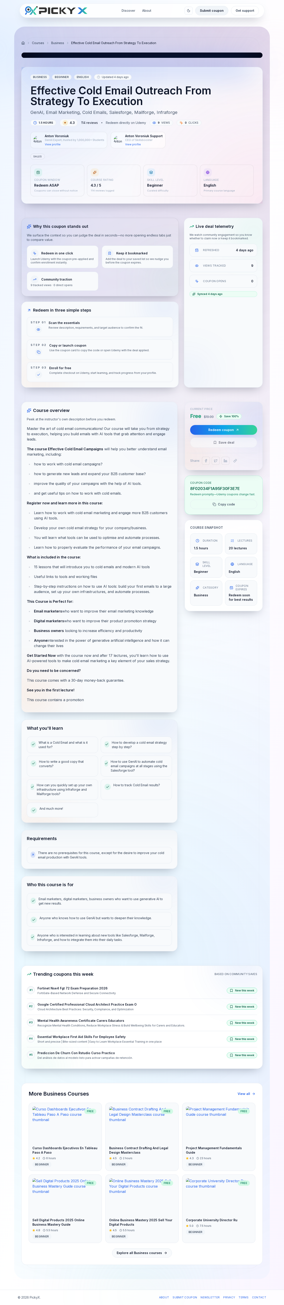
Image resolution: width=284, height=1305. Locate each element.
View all (244, 1094)
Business (57, 43)
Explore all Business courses (139, 1253)
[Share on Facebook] (206, 461)
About (164, 1297)
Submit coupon (212, 10)
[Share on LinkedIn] (225, 461)
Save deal (226, 442)
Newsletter (210, 1297)
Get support (245, 10)
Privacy (229, 1297)
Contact (259, 1297)
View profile (53, 144)
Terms (243, 1297)
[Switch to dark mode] (189, 11)
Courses (38, 43)
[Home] (23, 43)
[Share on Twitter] (216, 461)
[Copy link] (235, 461)
